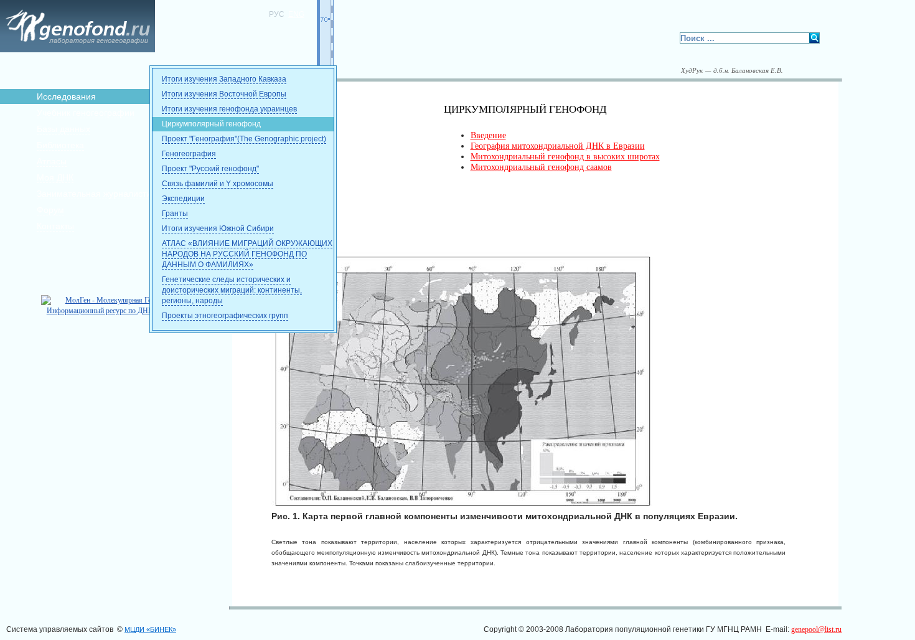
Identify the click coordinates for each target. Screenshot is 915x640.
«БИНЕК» (150, 629)
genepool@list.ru (816, 629)
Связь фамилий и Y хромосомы (217, 183)
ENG (296, 14)
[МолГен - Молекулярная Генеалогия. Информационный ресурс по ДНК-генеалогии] (118, 310)
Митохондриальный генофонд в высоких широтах (565, 156)
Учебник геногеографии (85, 113)
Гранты (175, 213)
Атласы (52, 161)
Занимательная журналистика (98, 194)
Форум (50, 210)
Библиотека (60, 145)
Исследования (66, 96)
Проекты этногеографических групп (225, 315)
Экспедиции (183, 198)
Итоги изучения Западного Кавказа (224, 79)
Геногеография (189, 153)
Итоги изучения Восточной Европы (224, 94)
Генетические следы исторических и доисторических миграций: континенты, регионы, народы (232, 290)
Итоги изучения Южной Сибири (218, 228)
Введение (488, 135)
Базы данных (63, 129)
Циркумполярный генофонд (211, 124)
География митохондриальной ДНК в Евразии (558, 146)
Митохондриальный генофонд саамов (541, 167)
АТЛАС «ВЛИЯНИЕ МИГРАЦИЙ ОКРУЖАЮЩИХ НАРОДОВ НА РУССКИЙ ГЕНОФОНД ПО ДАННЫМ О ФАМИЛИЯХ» (247, 254)
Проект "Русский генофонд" (210, 168)
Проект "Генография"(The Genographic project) (244, 138)
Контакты (55, 226)
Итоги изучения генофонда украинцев (229, 109)
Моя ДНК (55, 177)
